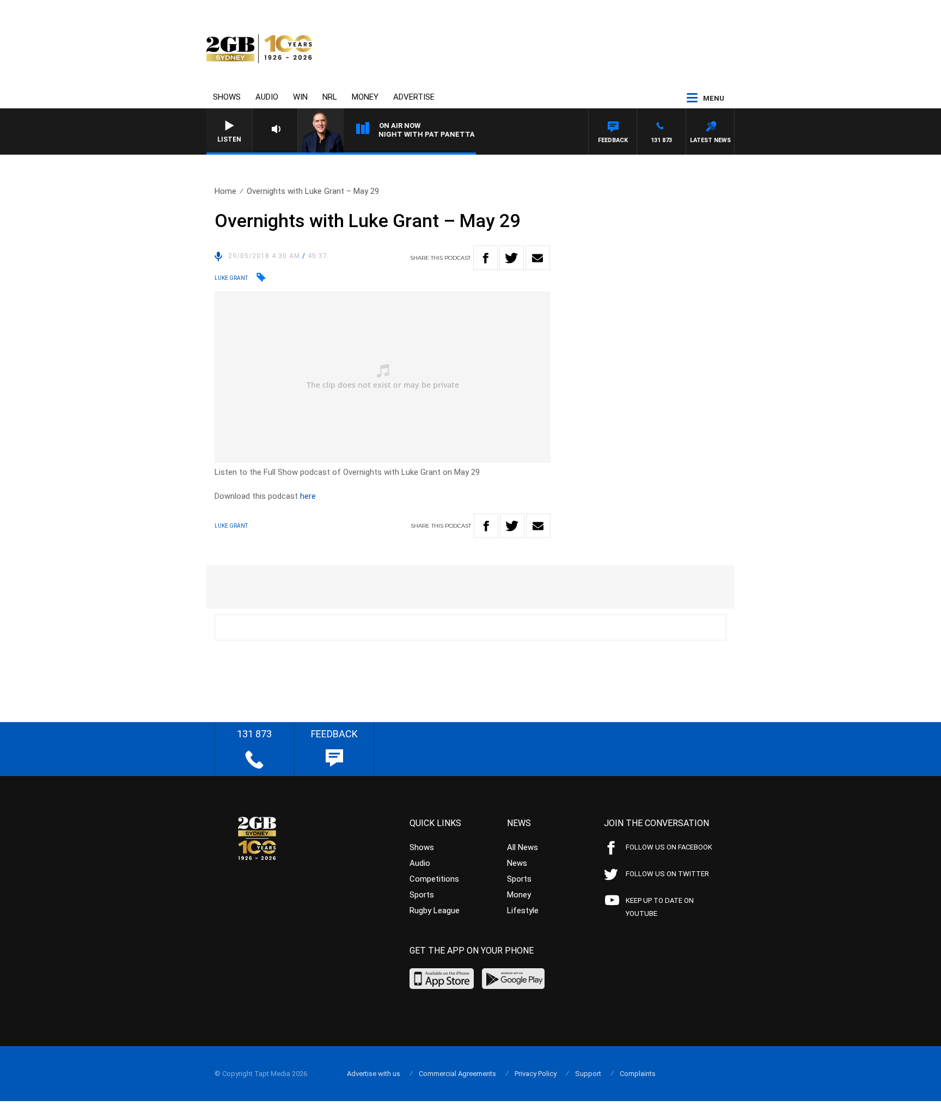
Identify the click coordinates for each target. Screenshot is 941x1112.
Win (300, 97)
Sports (422, 895)
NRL (329, 97)
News (517, 863)
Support (588, 1074)
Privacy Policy (536, 1074)
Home (225, 191)
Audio (266, 97)
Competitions (434, 879)
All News (522, 847)
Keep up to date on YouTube (660, 907)
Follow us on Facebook (669, 847)
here (308, 496)
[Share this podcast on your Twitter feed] (511, 258)
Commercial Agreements (457, 1074)
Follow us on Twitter (667, 874)
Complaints (638, 1074)
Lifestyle (523, 910)
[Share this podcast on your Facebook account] (485, 258)
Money (365, 97)
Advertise (414, 97)
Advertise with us (373, 1074)
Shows (227, 97)
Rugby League (435, 910)
